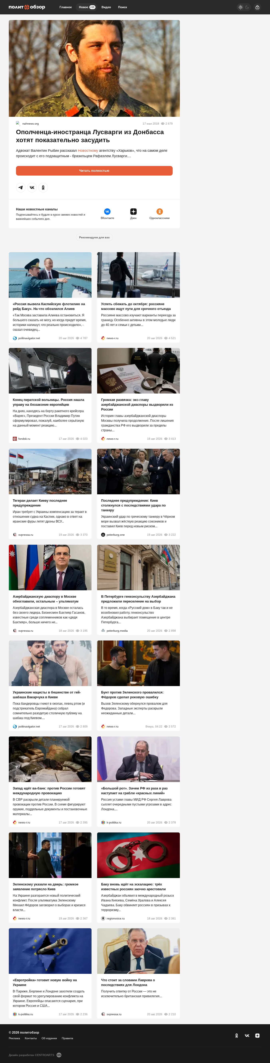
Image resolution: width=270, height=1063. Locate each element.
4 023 (84, 438)
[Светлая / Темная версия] (244, 7)
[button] (21, 187)
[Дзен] (257, 1036)
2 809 (84, 726)
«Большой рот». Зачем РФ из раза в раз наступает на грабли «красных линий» (134, 790)
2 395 (84, 822)
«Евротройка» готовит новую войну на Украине (45, 982)
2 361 (172, 918)
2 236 (84, 1014)
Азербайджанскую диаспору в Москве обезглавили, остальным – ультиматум (46, 598)
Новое (86, 7)
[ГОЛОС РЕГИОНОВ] (103, 918)
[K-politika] (103, 822)
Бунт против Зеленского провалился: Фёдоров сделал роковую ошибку (132, 694)
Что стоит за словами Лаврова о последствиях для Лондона (128, 982)
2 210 (172, 1014)
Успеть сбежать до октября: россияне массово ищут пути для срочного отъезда (136, 306)
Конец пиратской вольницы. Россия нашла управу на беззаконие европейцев (48, 402)
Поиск (122, 7)
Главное (66, 7)
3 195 (84, 630)
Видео (106, 7)
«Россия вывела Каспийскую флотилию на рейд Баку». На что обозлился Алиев (49, 306)
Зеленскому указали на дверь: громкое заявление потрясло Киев (45, 886)
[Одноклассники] (237, 1036)
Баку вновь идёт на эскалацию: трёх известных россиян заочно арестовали (133, 886)
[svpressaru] (14, 534)
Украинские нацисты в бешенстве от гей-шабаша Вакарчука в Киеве (47, 694)
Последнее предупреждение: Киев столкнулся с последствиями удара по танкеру (133, 505)
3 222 (172, 534)
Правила (67, 1038)
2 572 (172, 726)
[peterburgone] (103, 534)
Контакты (31, 1038)
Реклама (14, 1038)
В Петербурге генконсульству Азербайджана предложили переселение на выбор (138, 598)
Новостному (88, 151)
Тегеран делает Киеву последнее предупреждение (40, 503)
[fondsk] (14, 438)
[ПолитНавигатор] (14, 338)
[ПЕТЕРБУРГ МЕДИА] (103, 630)
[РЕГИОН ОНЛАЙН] (103, 338)
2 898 (172, 630)
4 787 (84, 338)
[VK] (247, 1036)
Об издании (49, 1038)
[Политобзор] (27, 7)
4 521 (172, 338)
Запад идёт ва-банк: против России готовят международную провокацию (49, 790)
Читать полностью (94, 170)
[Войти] (257, 7)
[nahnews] (18, 124)
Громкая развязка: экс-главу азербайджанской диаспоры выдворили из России (137, 404)
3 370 (84, 534)
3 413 (172, 438)
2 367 (84, 918)
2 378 (172, 822)
